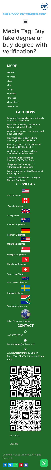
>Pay (9, 85)
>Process (11, 98)
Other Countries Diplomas (19, 321)
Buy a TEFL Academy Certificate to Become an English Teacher (23, 125)
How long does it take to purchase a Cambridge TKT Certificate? (24, 145)
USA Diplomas (14, 195)
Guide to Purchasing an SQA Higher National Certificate (23, 178)
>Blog (9, 89)
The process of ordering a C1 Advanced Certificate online (21, 165)
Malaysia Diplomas (16, 244)
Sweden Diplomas (15, 293)
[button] (25, 21)
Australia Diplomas (16, 224)
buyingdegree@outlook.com (21, 344)
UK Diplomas (13, 215)
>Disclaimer (12, 102)
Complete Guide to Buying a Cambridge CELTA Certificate (20, 159)
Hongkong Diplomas (16, 264)
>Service (11, 77)
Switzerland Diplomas (16, 274)
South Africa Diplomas (17, 306)
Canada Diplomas (16, 206)
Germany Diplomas (16, 235)
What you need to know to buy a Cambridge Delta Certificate (22, 152)
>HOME (10, 72)
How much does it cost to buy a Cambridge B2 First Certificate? (22, 139)
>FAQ (9, 81)
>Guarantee (12, 106)
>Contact (11, 93)
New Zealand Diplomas (17, 282)
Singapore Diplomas (16, 254)
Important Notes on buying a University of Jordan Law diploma (25, 119)
